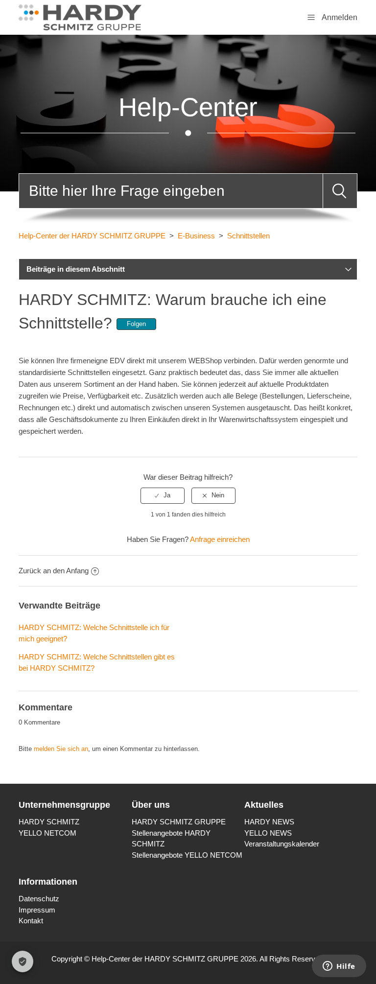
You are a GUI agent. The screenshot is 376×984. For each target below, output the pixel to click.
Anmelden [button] (339, 17)
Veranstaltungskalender (281, 844)
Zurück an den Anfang (54, 570)
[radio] (163, 495)
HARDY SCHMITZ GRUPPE (179, 822)
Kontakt (31, 920)
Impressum (37, 910)
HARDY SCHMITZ (49, 822)
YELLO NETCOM (47, 833)
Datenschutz (39, 898)
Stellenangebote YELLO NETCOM (187, 855)
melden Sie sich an (61, 748)
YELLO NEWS (268, 833)
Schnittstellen (248, 236)
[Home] (80, 16)
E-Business (196, 236)
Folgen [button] (136, 324)
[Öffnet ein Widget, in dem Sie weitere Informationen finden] (339, 967)
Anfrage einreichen (220, 539)
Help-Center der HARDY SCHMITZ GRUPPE (92, 236)
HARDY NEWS (269, 822)
